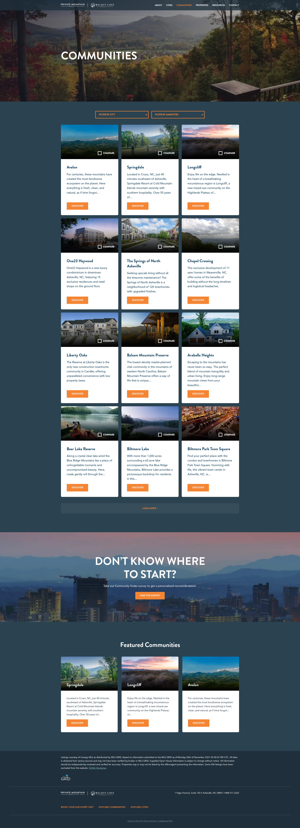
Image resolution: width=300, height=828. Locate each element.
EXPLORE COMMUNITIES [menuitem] (112, 807)
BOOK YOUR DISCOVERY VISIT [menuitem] (77, 807)
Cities (169, 5)
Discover (77, 206)
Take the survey (150, 595)
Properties (202, 5)
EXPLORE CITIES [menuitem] (139, 807)
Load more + (150, 508)
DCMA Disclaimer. (98, 768)
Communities (184, 5)
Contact (234, 5)
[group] (89, 694)
